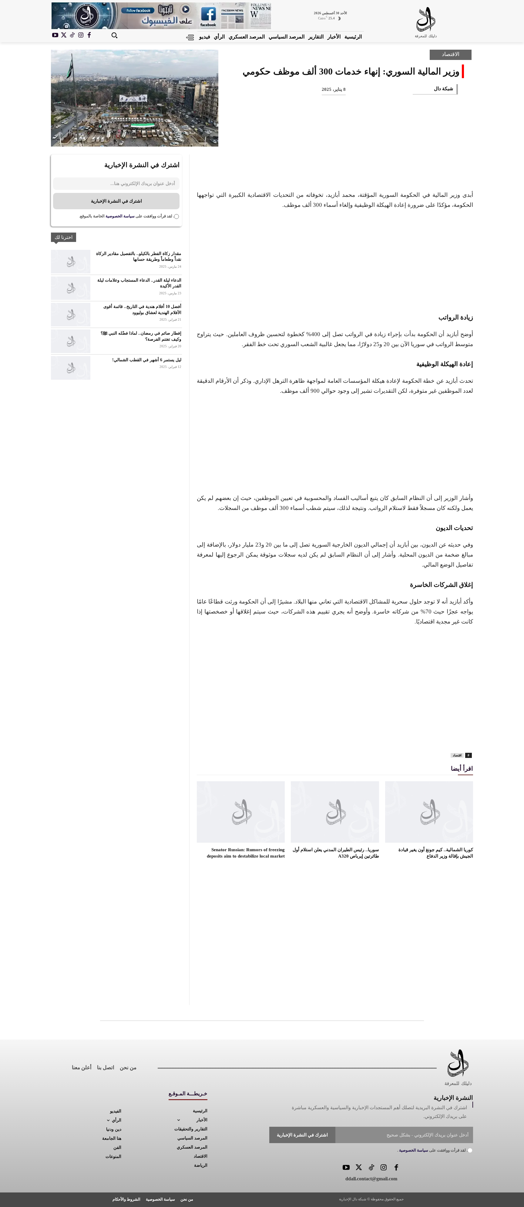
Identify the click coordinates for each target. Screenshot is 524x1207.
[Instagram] (80, 35)
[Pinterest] (409, 136)
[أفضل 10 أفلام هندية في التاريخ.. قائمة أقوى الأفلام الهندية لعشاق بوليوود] (70, 314)
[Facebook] (89, 35)
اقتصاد (457, 755)
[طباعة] (369, 136)
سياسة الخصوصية (120, 216)
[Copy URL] (329, 136)
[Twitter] (358, 1168)
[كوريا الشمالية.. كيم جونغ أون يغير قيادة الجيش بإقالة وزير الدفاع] (429, 812)
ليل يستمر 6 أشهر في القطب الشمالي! (146, 360)
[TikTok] (72, 35)
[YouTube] (346, 1168)
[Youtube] (55, 35)
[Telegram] (349, 136)
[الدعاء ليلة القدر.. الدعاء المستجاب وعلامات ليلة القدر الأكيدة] (70, 288)
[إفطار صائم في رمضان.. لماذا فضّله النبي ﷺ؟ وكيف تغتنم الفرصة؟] (70, 341)
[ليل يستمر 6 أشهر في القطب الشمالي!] (70, 368)
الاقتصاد (450, 54)
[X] (63, 35)
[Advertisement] (335, 260)
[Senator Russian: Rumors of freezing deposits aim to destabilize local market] (241, 812)
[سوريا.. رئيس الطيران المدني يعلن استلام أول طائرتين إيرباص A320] (335, 812)
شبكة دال (443, 88)
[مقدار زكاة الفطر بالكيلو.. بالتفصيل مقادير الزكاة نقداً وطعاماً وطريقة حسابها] (70, 261)
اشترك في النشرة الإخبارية (116, 201)
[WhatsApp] (389, 136)
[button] (114, 35)
